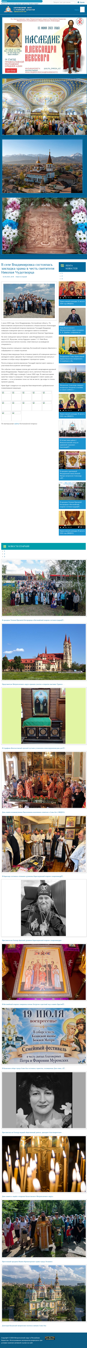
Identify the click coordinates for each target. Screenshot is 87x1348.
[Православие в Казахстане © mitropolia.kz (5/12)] (47, 396)
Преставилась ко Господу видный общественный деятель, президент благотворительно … (33, 1132)
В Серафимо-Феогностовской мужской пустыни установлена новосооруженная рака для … (34, 748)
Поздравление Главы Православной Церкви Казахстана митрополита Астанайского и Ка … (72, 359)
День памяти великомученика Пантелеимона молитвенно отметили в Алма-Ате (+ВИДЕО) (33, 812)
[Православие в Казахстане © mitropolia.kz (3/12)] (27, 396)
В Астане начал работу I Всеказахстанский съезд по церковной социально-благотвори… (69, 443)
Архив (82, 2)
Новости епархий (21, 277)
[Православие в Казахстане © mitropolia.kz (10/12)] (47, 406)
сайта (16, 424)
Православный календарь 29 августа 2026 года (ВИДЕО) (72, 532)
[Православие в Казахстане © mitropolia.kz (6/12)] (6, 406)
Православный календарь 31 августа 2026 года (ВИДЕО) (72, 303)
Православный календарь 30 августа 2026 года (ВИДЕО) (72, 415)
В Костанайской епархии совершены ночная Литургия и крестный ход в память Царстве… (34, 1004)
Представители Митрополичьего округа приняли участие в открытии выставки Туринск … (33, 684)
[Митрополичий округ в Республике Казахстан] (19, 9)
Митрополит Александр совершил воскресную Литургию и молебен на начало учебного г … (71, 387)
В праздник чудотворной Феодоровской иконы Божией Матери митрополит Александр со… (70, 474)
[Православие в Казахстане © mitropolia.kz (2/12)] (17, 396)
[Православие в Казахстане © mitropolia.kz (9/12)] (37, 406)
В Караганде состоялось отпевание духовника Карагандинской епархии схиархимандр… (33, 876)
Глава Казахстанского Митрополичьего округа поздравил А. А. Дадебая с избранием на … (72, 330)
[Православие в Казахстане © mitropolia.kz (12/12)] (17, 416)
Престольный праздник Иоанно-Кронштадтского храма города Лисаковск (27, 1261)
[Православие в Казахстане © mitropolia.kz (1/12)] (6, 396)
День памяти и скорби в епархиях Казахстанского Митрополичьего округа (27, 1196)
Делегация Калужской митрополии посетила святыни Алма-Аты (24, 1326)
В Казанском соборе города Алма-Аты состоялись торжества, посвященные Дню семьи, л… (34, 1068)
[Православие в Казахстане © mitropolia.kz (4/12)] (37, 396)
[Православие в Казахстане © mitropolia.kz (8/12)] (27, 406)
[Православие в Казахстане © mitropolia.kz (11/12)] (6, 416)
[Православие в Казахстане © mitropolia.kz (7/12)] (17, 406)
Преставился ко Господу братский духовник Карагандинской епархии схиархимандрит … (33, 940)
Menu (77, 10)
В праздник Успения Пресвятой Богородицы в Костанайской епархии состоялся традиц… (71, 504)
